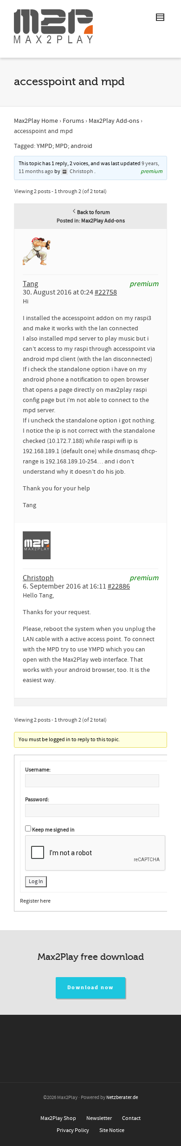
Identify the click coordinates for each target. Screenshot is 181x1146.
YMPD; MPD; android (64, 146)
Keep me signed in (53, 829)
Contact (131, 1118)
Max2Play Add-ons (114, 121)
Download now (90, 988)
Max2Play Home (36, 121)
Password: (37, 799)
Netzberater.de (122, 1097)
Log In (36, 881)
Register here (35, 901)
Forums (73, 121)
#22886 (119, 586)
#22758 (106, 292)
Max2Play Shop (58, 1118)
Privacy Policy (73, 1130)
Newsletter (99, 1118)
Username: (38, 769)
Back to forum (93, 212)
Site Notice (111, 1130)
